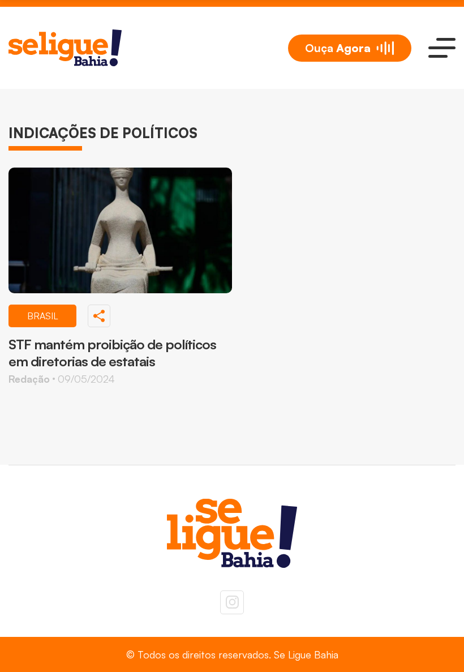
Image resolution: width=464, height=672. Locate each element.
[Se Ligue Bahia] (65, 47)
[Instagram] (232, 602)
